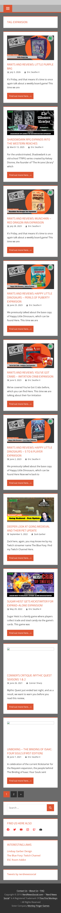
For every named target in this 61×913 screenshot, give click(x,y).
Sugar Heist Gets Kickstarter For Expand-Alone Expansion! (30, 603)
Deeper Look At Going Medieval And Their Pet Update (28, 528)
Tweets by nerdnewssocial (21, 874)
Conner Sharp (35, 683)
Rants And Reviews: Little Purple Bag (30, 66)
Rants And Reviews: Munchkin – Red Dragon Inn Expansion (29, 220)
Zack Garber (40, 534)
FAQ (42, 890)
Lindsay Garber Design (19, 851)
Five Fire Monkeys (48, 898)
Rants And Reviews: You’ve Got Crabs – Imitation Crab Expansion (30, 374)
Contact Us (22, 890)
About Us (33, 890)
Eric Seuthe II (33, 72)
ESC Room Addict (16, 859)
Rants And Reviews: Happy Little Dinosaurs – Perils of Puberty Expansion (29, 297)
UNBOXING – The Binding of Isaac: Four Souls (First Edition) (29, 751)
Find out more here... (19, 96)
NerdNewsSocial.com (32, 894)
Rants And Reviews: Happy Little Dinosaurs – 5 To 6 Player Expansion (29, 451)
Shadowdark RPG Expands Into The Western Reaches (28, 141)
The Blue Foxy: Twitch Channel (23, 855)
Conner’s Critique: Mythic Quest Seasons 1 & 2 (29, 677)
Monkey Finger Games (38, 905)
